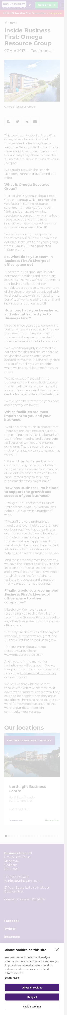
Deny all (32, 997)
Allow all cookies (32, 987)
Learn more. (12, 977)
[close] (57, 949)
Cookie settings (32, 1006)
